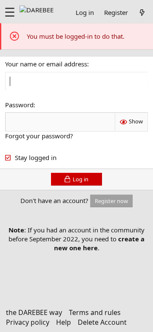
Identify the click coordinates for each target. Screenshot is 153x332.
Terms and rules (95, 312)
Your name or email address (46, 64)
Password (19, 104)
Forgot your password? (39, 136)
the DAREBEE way (34, 312)
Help (63, 322)
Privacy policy (27, 322)
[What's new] (142, 12)
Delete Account (102, 322)
